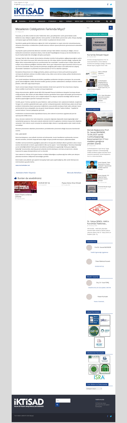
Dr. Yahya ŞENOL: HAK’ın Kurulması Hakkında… (98, 222)
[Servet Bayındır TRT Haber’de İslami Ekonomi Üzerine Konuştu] (91, 175)
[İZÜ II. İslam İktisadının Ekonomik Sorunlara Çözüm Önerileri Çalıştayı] (91, 94)
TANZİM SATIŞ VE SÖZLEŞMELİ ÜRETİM (99, 287)
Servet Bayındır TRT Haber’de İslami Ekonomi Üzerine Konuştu (103, 178)
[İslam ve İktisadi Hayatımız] (91, 71)
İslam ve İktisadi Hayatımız (102, 72)
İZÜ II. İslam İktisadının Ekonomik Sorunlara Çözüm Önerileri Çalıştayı (104, 98)
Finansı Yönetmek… (99, 301)
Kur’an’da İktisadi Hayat (98, 54)
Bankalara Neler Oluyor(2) (24, 173)
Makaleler (41, 21)
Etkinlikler (52, 21)
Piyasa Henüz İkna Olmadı (71, 183)
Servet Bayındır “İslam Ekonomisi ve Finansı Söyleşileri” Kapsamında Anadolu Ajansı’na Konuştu (104, 166)
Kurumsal (22, 21)
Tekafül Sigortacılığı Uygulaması (29, 4)
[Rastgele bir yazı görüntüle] (111, 21)
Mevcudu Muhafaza (75, 173)
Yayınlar (69, 21)
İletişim (97, 21)
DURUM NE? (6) (44, 183)
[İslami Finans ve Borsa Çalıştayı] (25, 182)
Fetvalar (32, 21)
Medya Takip (79, 21)
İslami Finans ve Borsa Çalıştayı (23, 196)
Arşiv (61, 21)
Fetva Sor (89, 21)
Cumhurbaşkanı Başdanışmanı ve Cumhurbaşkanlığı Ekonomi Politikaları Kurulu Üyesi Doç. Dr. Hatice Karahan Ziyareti (98, 85)
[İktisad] (16, 21)
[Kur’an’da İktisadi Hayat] (99, 38)
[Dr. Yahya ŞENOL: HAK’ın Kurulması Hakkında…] (99, 202)
